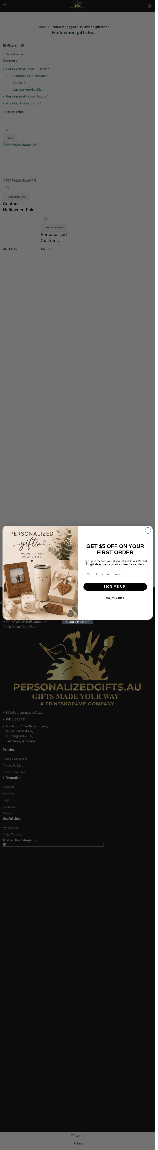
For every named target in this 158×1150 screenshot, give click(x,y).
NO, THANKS (115, 598)
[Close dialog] (148, 530)
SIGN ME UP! (115, 586)
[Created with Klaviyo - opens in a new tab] (77, 622)
